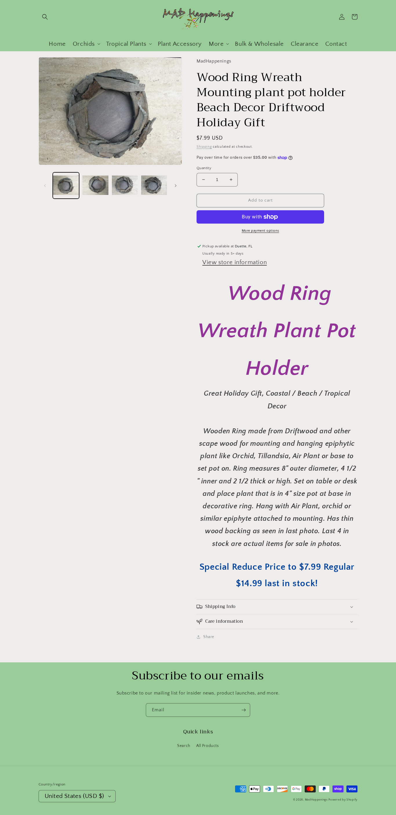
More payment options (260, 231)
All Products (207, 745)
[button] (45, 16)
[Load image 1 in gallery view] (66, 185)
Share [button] (208, 637)
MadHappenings (316, 799)
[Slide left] (45, 185)
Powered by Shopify (342, 799)
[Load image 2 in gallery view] (95, 185)
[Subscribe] (243, 710)
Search (183, 745)
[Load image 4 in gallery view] (154, 185)
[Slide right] (175, 185)
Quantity (204, 168)
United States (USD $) (74, 796)
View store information (234, 262)
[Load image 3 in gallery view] (125, 185)
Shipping (204, 147)
